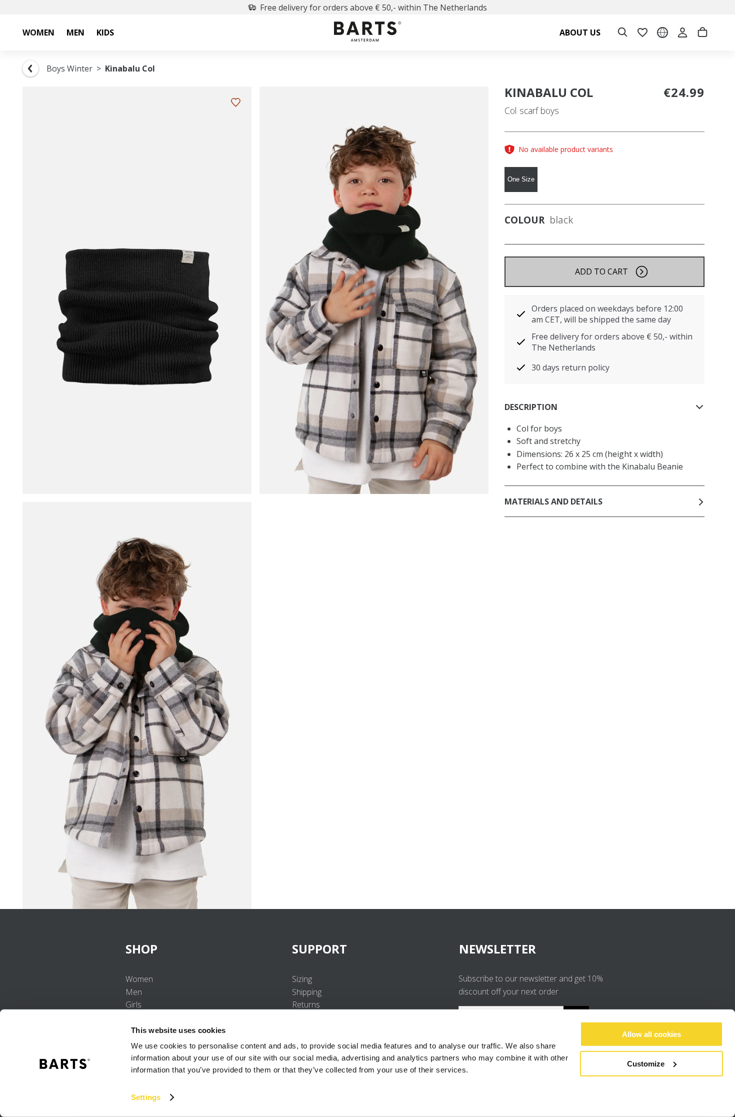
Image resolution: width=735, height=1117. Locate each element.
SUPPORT (319, 948)
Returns (306, 1004)
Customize (645, 1063)
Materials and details (553, 501)
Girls (134, 1004)
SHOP (142, 948)
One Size (521, 179)
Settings (145, 1097)
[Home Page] (367, 33)
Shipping (307, 992)
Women (139, 979)
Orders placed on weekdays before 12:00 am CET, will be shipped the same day (607, 314)
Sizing (302, 979)
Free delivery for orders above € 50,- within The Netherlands (373, 7)
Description (531, 407)
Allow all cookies (651, 1034)
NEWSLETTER (497, 948)
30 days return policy (571, 367)
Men (134, 992)
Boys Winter (69, 68)
